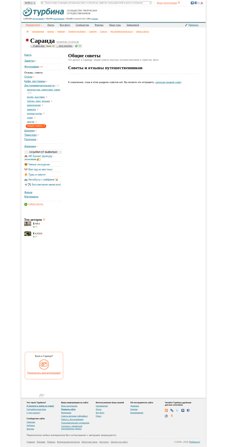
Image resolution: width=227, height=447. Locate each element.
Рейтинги (31, 425)
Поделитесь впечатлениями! (44, 372)
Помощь (51, 442)
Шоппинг (29, 130)
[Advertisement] (43, 296)
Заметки (29, 60)
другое (30, 121)
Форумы (99, 25)
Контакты (104, 442)
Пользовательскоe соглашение (75, 423)
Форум (28, 192)
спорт (30, 117)
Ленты (50, 25)
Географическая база (36, 409)
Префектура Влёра (76, 31)
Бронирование (136, 413)
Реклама (41, 442)
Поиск (98, 416)
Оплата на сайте (119, 442)
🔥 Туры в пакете (35, 174)
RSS (166, 410)
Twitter (177, 410)
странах (94, 19)
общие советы (142, 31)
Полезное (30, 139)
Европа (50, 31)
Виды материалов (69, 406)
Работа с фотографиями (72, 419)
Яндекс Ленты (171, 415)
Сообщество (82, 25)
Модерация (66, 413)
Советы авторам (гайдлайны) (74, 416)
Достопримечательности (121, 31)
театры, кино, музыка (38, 101)
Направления (38, 31)
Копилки (134, 409)
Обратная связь (89, 442)
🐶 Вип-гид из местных (38, 169)
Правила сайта (68, 409)
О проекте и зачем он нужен (40, 406)
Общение (31, 422)
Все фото (65, 25)
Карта (27, 54)
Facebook (188, 410)
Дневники (30, 146)
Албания (61, 31)
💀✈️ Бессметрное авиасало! (42, 184)
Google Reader (166, 415)
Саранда (93, 31)
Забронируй (132, 25)
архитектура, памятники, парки (43, 89)
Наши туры (115, 25)
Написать (194, 25)
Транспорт (30, 134)
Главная (28, 31)
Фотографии (31, 66)
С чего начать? (33, 413)
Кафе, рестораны (34, 81)
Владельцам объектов (68, 442)
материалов (58, 19)
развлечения (34, 105)
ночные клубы (34, 113)
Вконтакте (182, 410)
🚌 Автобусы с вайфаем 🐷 (41, 179)
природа (31, 109)
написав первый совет (168, 82)
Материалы (31, 196)
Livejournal (171, 410)
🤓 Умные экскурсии (37, 164)
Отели (28, 76)
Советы (103, 31)
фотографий (38, 19)
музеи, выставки (36, 97)
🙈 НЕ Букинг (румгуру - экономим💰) (39, 158)
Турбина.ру (194, 442)
